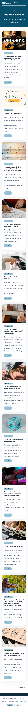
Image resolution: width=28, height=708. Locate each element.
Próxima (21, 687)
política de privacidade (20, 701)
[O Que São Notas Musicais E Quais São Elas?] (14, 423)
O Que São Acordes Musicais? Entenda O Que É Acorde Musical (13, 331)
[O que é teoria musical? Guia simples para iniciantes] (14, 637)
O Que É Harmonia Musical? (13, 546)
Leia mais (8, 83)
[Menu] (25, 2)
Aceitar (10, 705)
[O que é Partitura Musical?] (14, 97)
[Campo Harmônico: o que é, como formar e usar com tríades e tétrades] (14, 40)
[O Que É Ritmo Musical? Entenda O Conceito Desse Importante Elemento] (14, 476)
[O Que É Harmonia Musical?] (14, 530)
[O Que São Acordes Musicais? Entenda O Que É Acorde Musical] (14, 313)
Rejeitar (17, 705)
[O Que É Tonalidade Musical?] (14, 261)
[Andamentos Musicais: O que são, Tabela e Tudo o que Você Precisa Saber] (14, 151)
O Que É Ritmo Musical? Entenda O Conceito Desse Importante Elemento (13, 493)
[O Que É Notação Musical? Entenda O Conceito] (14, 208)
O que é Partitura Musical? (13, 113)
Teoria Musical (9, 53)
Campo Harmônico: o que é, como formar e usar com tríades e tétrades (13, 58)
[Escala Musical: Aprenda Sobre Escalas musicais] (14, 371)
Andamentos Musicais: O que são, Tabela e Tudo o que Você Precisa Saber (12, 169)
